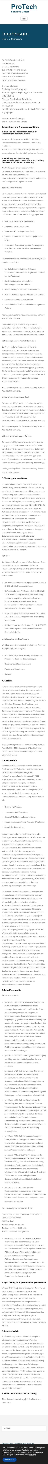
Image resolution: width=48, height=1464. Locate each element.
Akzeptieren (9, 1460)
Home (5, 38)
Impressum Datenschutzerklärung (18, 1443)
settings (32, 1455)
